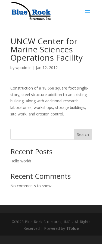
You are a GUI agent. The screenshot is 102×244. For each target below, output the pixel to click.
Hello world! (20, 160)
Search (83, 134)
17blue (72, 228)
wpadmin (24, 67)
